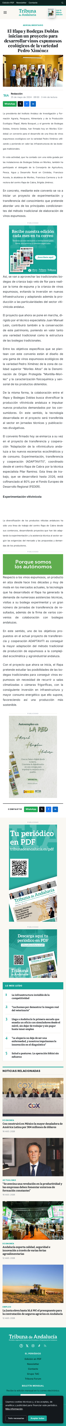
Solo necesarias (16, 1418)
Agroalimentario (33, 25)
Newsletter (21, 2)
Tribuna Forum (33, 1378)
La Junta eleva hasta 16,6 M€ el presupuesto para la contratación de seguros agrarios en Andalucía (33, 1312)
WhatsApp (9, 104)
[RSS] (45, 1345)
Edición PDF (8, 2)
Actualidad (9, 1180)
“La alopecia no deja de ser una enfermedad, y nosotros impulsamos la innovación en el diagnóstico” (34, 1041)
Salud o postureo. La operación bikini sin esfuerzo (35, 1055)
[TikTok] (39, 1345)
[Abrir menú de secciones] (5, 12)
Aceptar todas (37, 1418)
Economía (8, 1120)
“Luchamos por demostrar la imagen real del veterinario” (35, 1009)
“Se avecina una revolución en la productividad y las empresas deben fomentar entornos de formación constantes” (32, 1187)
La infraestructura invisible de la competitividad (31, 997)
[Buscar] (62, 3)
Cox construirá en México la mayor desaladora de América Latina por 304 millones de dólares (33, 1125)
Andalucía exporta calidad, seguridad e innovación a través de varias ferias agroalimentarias (26, 1250)
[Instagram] (33, 1345)
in (33, 104)
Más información (14, 1409)
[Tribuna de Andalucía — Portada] (27, 12)
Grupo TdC (33, 1373)
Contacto (33, 2)
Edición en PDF (33, 1359)
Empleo (7, 1307)
